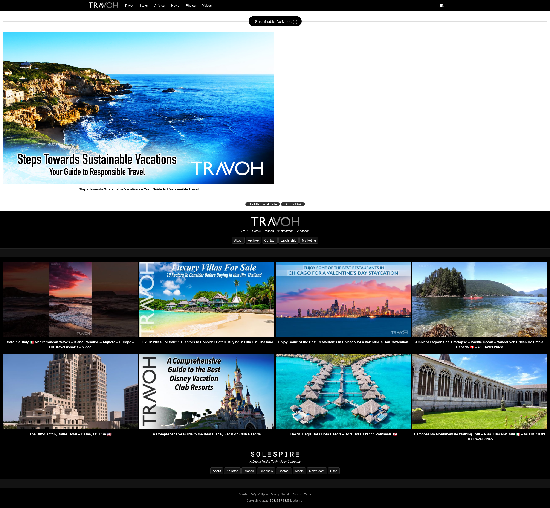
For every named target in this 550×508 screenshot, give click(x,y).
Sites (333, 470)
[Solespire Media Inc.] (275, 454)
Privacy (274, 494)
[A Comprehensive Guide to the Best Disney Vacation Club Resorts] (206, 428)
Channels (266, 470)
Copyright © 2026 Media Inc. (275, 500)
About (238, 240)
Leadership (288, 240)
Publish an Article (263, 204)
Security (286, 494)
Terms (307, 494)
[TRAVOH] (275, 221)
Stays (144, 5)
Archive (253, 240)
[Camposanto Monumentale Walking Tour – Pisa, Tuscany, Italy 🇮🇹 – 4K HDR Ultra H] (479, 428)
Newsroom (317, 470)
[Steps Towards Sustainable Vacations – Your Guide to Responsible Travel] (138, 183)
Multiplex (263, 494)
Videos (207, 5)
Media (299, 470)
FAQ (253, 494)
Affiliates (232, 470)
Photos (191, 5)
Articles (159, 5)
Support (297, 494)
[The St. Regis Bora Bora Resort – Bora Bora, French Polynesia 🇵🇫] (343, 428)
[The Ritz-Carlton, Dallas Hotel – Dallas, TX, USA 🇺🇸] (70, 428)
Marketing (309, 240)
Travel (129, 5)
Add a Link (293, 204)
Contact (269, 240)
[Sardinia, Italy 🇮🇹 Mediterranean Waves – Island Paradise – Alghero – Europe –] (70, 336)
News (175, 5)
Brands (249, 470)
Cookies (244, 494)
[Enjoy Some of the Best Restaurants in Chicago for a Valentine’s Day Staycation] (343, 336)
